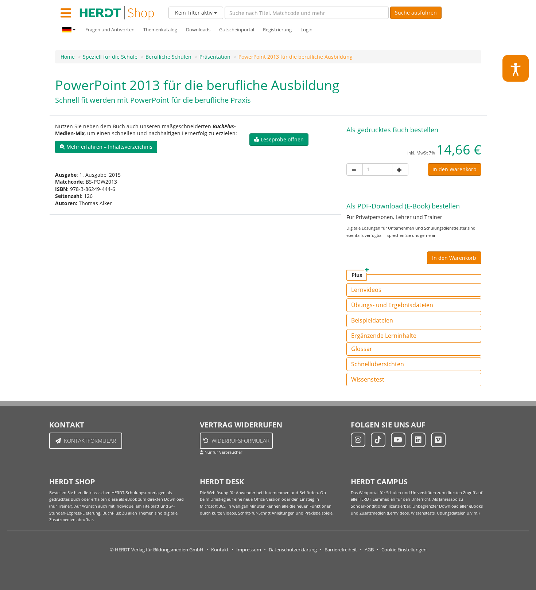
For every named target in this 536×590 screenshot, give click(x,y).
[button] (106, 147)
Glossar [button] (361, 349)
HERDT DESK (222, 482)
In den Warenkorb (454, 169)
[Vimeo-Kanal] (438, 440)
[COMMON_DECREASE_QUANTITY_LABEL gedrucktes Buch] (354, 169)
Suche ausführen (416, 12)
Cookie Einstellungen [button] (404, 550)
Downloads (198, 30)
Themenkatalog (160, 30)
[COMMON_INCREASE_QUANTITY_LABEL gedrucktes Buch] (400, 169)
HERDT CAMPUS (379, 482)
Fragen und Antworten (110, 30)
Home (68, 56)
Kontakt (220, 550)
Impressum (248, 550)
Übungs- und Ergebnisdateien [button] (392, 305)
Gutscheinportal (236, 30)
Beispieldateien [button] (372, 320)
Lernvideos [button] (366, 290)
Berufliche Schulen (168, 56)
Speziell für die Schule (110, 56)
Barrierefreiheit (341, 550)
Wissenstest (367, 379)
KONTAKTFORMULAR (90, 440)
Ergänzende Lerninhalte (383, 336)
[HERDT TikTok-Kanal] (378, 440)
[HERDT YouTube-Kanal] (398, 440)
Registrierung (277, 30)
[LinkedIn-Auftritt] (418, 440)
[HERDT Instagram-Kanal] (358, 440)
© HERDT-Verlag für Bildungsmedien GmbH (156, 550)
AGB (369, 550)
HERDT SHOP (72, 482)
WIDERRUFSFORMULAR (240, 440)
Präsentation (214, 56)
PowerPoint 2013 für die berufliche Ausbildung (295, 56)
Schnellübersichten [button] (377, 364)
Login (306, 30)
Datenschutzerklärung (293, 550)
